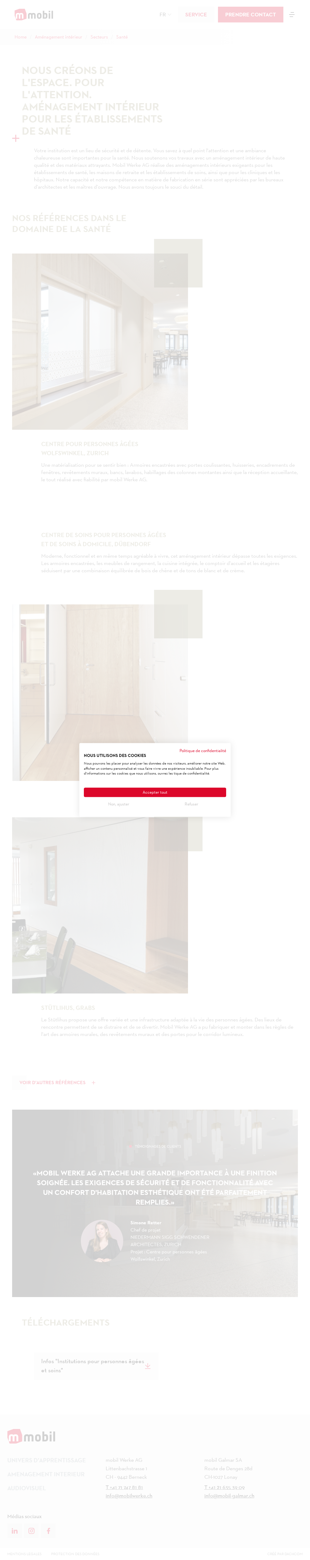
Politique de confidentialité (203, 750)
